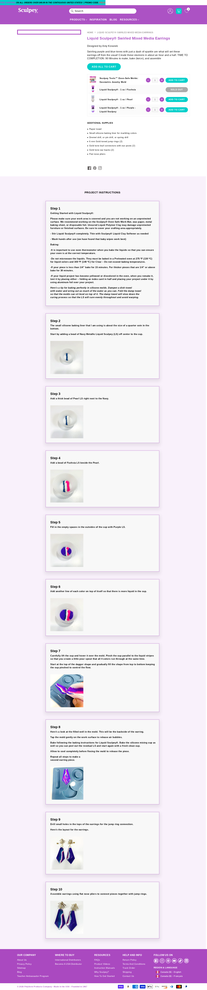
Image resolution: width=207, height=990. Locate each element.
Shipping (127, 972)
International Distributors (68, 960)
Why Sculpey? (101, 972)
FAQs (97, 960)
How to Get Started (104, 976)
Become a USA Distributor (68, 964)
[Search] (72, 11)
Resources (128, 19)
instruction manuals (104, 968)
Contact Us (128, 976)
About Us (22, 960)
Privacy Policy (24, 964)
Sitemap (21, 968)
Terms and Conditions (134, 964)
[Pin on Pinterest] (94, 168)
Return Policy (130, 960)
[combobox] (102, 11)
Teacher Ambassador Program (33, 976)
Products (77, 19)
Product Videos (102, 964)
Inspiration (98, 19)
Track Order (129, 968)
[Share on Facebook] (89, 168)
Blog (113, 19)
